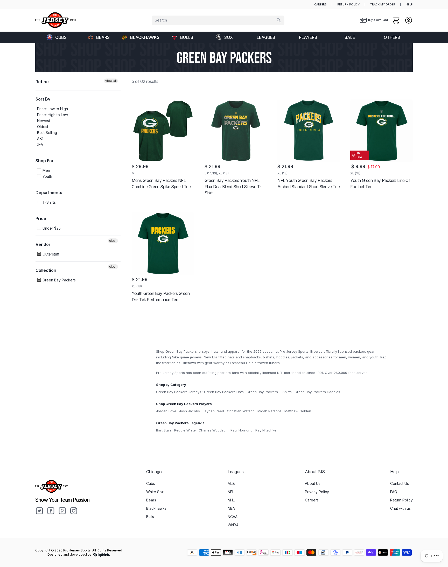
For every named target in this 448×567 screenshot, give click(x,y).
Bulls (186, 37)
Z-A (40, 144)
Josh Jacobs (189, 411)
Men (45, 170)
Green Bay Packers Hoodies (317, 392)
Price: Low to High (52, 109)
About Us (312, 483)
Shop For (45, 160)
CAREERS (320, 4)
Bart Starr (163, 430)
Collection (46, 270)
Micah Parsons (269, 411)
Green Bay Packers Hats (224, 392)
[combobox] (218, 20)
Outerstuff (50, 254)
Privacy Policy (317, 492)
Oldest (42, 126)
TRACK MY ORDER (382, 4)
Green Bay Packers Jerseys (178, 392)
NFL (231, 492)
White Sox (155, 492)
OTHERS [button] (392, 37)
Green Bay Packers (58, 280)
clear (113, 241)
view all (111, 81)
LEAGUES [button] (266, 37)
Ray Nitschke (265, 430)
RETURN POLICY (348, 4)
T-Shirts (48, 202)
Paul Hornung (241, 430)
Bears (103, 37)
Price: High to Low (52, 114)
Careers (312, 500)
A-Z (40, 138)
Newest (43, 120)
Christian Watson (241, 411)
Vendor (43, 244)
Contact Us (399, 483)
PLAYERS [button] (308, 37)
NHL (231, 500)
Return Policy (401, 500)
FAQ (393, 492)
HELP (409, 4)
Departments (49, 192)
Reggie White (185, 430)
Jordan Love (166, 411)
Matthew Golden (297, 411)
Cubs (61, 37)
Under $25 (51, 228)
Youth (46, 176)
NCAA (232, 516)
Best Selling (47, 132)
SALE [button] (350, 37)
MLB (231, 483)
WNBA (233, 525)
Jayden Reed (213, 411)
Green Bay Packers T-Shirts (269, 392)
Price (41, 218)
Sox (228, 37)
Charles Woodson (213, 430)
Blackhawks (144, 37)
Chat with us (400, 508)
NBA (231, 508)
